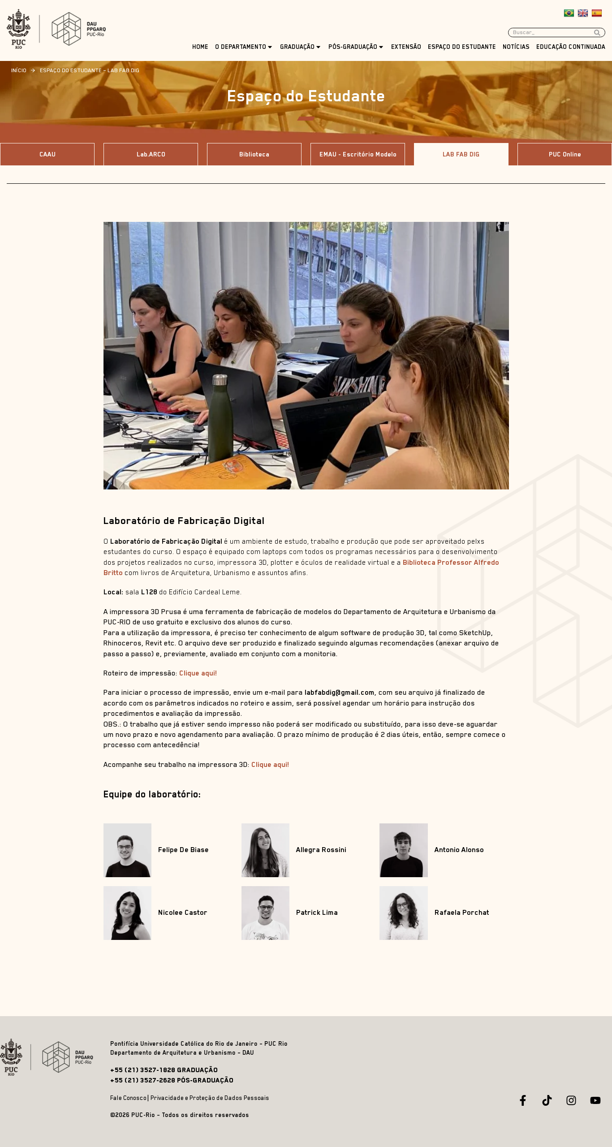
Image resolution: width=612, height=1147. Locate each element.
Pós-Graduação (352, 46)
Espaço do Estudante (462, 46)
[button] (461, 154)
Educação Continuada (570, 46)
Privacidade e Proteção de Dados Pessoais (210, 1098)
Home (200, 46)
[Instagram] (571, 1100)
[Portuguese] (570, 13)
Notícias (516, 46)
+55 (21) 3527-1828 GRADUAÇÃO (164, 1069)
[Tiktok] (547, 1100)
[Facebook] (522, 1100)
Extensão (406, 46)
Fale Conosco (128, 1098)
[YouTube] (595, 1100)
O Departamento (240, 46)
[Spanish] (597, 13)
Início (18, 70)
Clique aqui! (198, 673)
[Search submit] (599, 33)
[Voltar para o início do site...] (48, 1057)
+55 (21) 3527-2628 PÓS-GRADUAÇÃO (171, 1080)
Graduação (297, 46)
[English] (584, 13)
